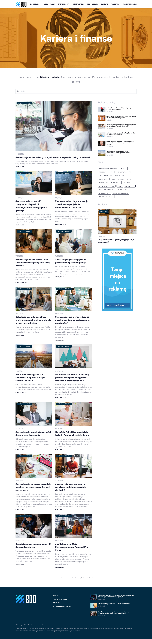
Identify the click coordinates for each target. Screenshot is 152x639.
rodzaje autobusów (123, 172)
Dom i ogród (35, 4)
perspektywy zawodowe (108, 168)
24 (72, 578)
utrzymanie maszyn (120, 193)
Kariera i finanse (129, 4)
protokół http (104, 193)
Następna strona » (84, 578)
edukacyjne (119, 175)
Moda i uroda (49, 4)
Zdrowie (104, 4)
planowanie (129, 186)
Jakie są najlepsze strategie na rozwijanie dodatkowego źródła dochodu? (70, 487)
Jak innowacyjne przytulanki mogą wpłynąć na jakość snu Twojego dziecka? (121, 125)
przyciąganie (122, 189)
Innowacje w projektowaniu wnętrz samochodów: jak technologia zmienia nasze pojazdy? (116, 596)
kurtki (129, 179)
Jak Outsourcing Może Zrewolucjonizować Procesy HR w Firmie (72, 547)
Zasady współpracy (61, 599)
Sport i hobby (63, 4)
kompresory (103, 179)
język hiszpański (105, 175)
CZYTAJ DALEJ (20, 167)
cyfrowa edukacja (106, 189)
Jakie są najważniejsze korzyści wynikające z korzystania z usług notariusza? (53, 157)
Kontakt (56, 603)
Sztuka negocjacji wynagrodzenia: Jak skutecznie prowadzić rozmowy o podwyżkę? (72, 320)
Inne (36, 76)
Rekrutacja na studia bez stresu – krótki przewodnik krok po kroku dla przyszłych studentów (33, 320)
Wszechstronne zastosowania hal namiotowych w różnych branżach (118, 151)
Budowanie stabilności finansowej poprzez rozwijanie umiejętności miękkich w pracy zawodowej (72, 377)
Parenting (115, 4)
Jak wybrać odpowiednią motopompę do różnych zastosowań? (120, 108)
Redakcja (56, 596)
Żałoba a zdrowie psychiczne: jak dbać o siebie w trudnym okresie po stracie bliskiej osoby (115, 612)
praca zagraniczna (106, 186)
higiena (123, 168)
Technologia (92, 4)
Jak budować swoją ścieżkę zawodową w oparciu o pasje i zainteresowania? (30, 377)
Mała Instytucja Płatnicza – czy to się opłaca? (114, 603)
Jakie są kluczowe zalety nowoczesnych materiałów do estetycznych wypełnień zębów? (120, 143)
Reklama (103, 204)
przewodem (103, 182)
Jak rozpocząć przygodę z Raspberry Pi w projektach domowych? (121, 133)
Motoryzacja (78, 4)
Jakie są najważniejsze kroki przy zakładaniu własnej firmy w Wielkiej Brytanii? (33, 262)
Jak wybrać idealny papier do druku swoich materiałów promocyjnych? (121, 116)
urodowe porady (105, 172)
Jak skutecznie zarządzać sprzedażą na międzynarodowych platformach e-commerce (33, 487)
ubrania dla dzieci (106, 196)
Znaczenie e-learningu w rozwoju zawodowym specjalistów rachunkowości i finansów (71, 204)
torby (120, 186)
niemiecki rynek (118, 179)
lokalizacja (115, 182)
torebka (127, 182)
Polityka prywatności (62, 606)
